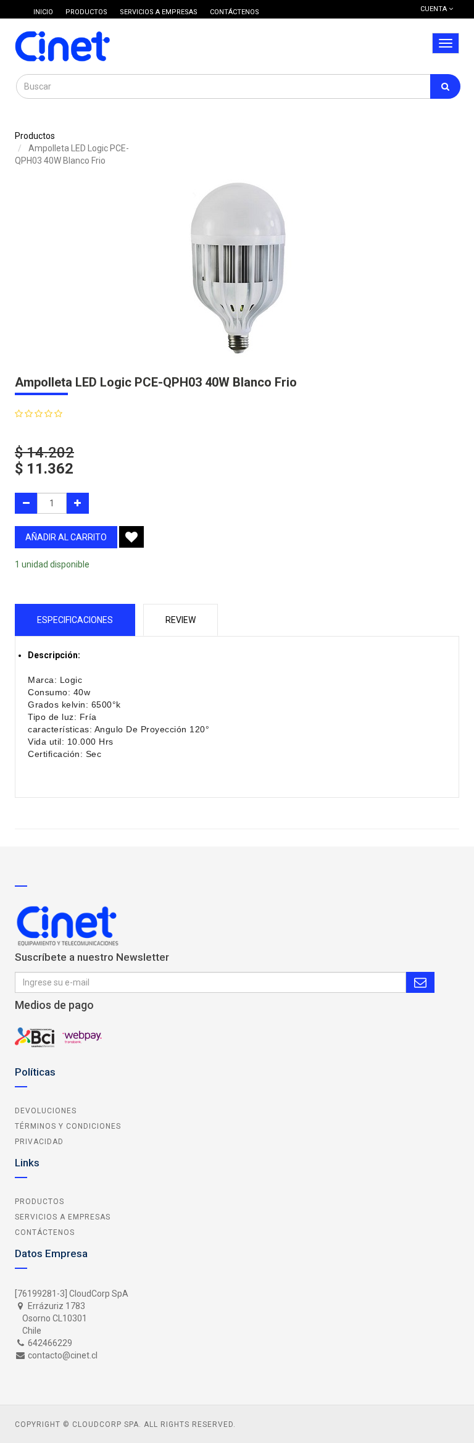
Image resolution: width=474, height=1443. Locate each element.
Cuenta (434, 9)
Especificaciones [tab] (75, 620)
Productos (35, 136)
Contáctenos (45, 1232)
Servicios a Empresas (62, 1217)
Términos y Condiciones (68, 1126)
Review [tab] (180, 620)
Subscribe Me (420, 982)
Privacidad (39, 1141)
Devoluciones (46, 1110)
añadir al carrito (66, 537)
